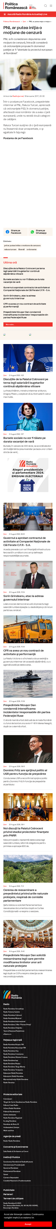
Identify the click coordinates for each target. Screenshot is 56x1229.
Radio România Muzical (12, 1018)
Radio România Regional (12, 1118)
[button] (35, 1217)
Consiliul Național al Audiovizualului (17, 1181)
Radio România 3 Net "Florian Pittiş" (17, 1024)
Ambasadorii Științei (11, 1127)
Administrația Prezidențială (14, 1165)
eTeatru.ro (7, 1034)
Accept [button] (28, 1224)
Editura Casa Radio (10, 1105)
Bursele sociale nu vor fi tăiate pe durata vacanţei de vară (28, 281)
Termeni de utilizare (13, 1199)
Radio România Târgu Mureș (14, 1067)
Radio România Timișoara (13, 1070)
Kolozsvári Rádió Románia (13, 1076)
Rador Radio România (11, 1141)
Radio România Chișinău (12, 1028)
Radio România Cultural (12, 1015)
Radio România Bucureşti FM (14, 1048)
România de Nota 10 (11, 1124)
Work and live (8, 1130)
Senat (5, 1174)
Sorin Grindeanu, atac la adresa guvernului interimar (28, 297)
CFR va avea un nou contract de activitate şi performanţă (28, 305)
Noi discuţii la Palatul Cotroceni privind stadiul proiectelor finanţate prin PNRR (28, 819)
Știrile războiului (9, 1115)
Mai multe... (10, 324)
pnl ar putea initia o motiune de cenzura (22, 246)
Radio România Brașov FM (13, 1044)
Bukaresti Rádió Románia (13, 1073)
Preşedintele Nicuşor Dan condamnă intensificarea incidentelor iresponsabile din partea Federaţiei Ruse (28, 314)
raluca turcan (10, 249)
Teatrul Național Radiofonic (13, 1031)
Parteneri (8, 1194)
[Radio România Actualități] (19, 5)
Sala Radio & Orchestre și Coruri (15, 1151)
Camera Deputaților (11, 1177)
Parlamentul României (12, 1171)
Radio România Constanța (13, 1054)
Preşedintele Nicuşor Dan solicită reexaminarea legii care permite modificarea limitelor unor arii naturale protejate (28, 947)
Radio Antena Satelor (11, 1012)
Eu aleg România (9, 1121)
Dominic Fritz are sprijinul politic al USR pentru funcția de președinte (28, 759)
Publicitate (8, 1190)
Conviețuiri (7, 1099)
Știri (24, 21)
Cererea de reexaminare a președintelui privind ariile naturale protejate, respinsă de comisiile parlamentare (28, 882)
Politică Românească (11, 1111)
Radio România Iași (10, 1060)
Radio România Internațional (14, 1021)
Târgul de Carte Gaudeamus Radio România (20, 1102)
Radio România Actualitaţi (13, 1009)
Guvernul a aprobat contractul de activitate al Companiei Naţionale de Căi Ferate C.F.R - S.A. (28, 289)
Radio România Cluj (10, 1051)
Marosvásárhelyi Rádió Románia (15, 1079)
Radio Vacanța (9, 1082)
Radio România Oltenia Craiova (15, 1057)
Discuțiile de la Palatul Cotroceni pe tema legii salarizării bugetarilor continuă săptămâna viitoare (28, 271)
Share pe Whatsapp (41, 231)
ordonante (31, 249)
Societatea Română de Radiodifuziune (18, 1162)
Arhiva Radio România (12, 1108)
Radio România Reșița (11, 1063)
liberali (21, 249)
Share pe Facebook (16, 231)
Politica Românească (11, 21)
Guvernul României (10, 1168)
